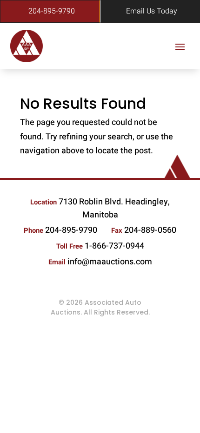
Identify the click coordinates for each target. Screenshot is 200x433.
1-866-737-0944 (114, 246)
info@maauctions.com (109, 262)
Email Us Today (151, 11)
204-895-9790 (51, 11)
